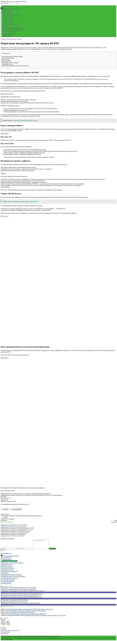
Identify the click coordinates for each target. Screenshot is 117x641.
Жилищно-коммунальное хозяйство (12, 15)
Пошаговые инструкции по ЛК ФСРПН (12, 535)
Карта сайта (4, 633)
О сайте (3, 627)
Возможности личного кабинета (10, 62)
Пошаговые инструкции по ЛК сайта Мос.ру (14, 601)
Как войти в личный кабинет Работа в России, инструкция (18, 589)
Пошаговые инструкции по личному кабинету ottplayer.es (29, 614)
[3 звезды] (16, 515)
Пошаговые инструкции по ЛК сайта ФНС (13, 526)
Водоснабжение (7, 10)
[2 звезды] (10, 515)
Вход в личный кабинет (8, 58)
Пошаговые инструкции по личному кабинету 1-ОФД (16, 529)
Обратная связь (5, 632)
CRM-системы (6, 36)
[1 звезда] (4, 515)
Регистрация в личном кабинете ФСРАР (12, 56)
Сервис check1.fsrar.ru (7, 64)
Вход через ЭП (5, 59)
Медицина (5, 26)
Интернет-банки (7, 19)
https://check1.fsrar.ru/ (82, 197)
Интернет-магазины (8, 21)
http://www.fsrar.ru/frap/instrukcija (35, 488)
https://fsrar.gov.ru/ (57, 76)
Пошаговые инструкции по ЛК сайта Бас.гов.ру (15, 532)
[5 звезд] (28, 515)
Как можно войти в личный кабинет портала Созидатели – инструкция (32, 609)
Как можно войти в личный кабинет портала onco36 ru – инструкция (45, 615)
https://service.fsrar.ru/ (59, 86)
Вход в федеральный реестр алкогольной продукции (15, 65)
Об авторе (5, 509)
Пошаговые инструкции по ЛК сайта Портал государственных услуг (21, 595)
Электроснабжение (8, 34)
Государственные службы (9, 14)
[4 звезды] (22, 515)
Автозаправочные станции (11, 9)
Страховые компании (8, 33)
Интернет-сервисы (7, 22)
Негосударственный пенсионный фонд (13, 29)
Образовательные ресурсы (10, 31)
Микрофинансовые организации (12, 27)
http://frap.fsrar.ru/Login (22, 355)
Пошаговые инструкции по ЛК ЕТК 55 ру (22, 612)
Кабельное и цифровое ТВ (10, 24)
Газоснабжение (6, 12)
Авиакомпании (6, 6)
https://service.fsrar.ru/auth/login (67, 129)
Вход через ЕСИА (6, 61)
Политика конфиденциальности (10, 630)
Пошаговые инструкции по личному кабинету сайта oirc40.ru (28, 610)
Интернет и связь (7, 17)
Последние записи (16, 509)
